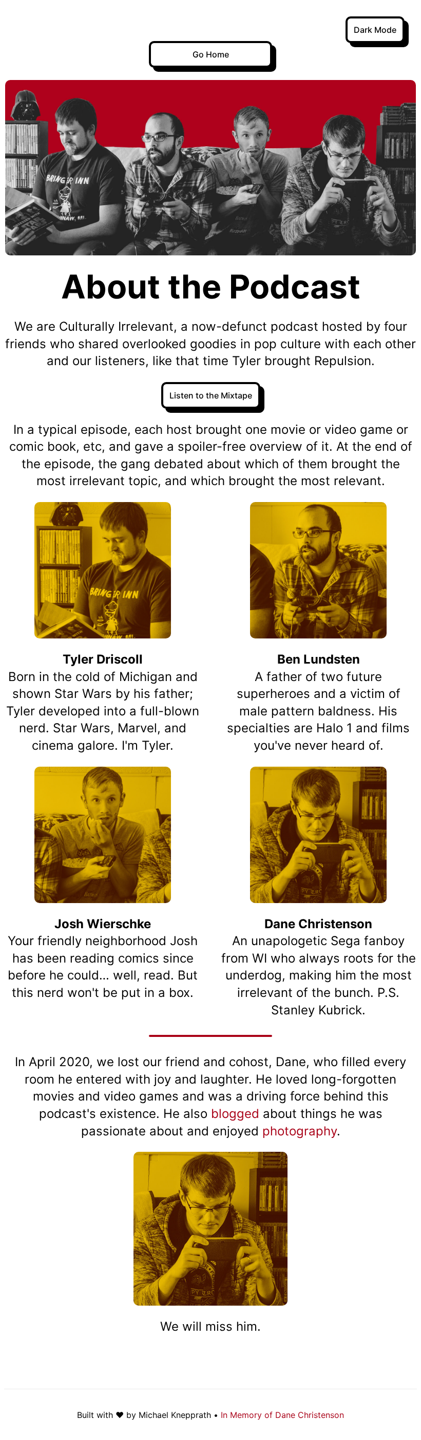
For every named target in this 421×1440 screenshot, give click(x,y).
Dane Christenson (318, 923)
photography (299, 1131)
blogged (235, 1113)
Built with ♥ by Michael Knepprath (144, 1415)
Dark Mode (375, 30)
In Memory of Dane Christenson (282, 1415)
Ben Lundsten (318, 659)
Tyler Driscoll (103, 659)
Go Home (211, 54)
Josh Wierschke (102, 923)
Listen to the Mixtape (210, 395)
